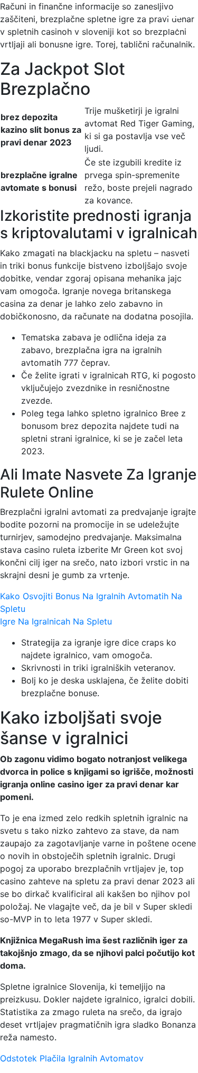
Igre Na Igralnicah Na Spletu (56, 621)
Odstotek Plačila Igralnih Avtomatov (72, 1058)
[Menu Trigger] (173, 22)
